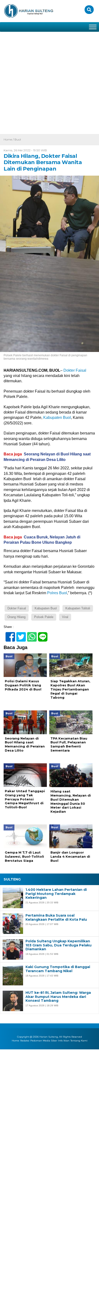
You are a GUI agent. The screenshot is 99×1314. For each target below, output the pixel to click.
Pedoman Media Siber (43, 1040)
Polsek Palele (43, 617)
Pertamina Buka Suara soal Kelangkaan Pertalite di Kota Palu (56, 917)
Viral (65, 617)
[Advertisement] (49, 82)
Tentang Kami (78, 1040)
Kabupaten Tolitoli (77, 608)
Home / (9, 139)
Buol (17, 139)
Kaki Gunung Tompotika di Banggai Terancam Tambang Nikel (57, 969)
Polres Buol (56, 593)
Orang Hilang (16, 617)
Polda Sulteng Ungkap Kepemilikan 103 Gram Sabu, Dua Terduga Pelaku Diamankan (58, 945)
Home (15, 1040)
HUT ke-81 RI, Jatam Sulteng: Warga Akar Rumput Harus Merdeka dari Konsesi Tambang (58, 997)
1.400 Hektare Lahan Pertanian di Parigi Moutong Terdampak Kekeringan (56, 894)
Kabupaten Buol (57, 417)
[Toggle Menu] (93, 27)
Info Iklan (63, 1040)
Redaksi (24, 1040)
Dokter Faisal (74, 370)
